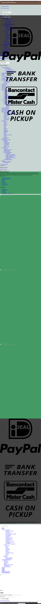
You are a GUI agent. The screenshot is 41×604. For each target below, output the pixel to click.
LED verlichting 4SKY (8, 152)
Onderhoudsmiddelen (10, 28)
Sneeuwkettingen (9, 42)
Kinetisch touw (6, 117)
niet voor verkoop (5, 108)
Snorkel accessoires (8, 134)
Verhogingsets (6, 146)
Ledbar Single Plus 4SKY (10, 157)
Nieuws (3, 51)
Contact (3, 53)
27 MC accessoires (7, 81)
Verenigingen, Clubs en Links (7, 193)
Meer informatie (22, 603)
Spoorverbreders (9, 43)
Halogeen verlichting (8, 149)
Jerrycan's (4, 89)
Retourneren (6, 46)
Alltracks (3, 74)
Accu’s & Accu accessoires (11, 21)
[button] (6, 15)
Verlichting (8, 29)
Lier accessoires (5, 90)
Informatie (6, 41)
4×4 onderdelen (7, 17)
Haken (5, 116)
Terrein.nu (4, 191)
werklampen (8, 158)
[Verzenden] (2, 13)
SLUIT (1, 590)
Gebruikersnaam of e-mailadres (6, 594)
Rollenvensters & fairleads (9, 98)
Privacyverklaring (5, 184)
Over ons (5, 45)
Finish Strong (4, 85)
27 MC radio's (6, 82)
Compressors (8, 25)
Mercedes (6, 130)
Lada (5, 127)
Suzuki (5, 135)
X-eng (7, 40)
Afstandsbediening (7, 91)
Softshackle (6, 119)
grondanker (6, 115)
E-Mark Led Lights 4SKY (10, 154)
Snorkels (7, 19)
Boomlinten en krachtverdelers (9, 112)
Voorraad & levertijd (6, 55)
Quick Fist (8, 37)
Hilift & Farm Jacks (9, 26)
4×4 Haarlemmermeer (6, 44)
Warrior (7, 39)
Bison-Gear (4, 76)
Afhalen (5, 48)
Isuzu (5, 125)
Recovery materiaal (9, 18)
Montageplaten (6, 97)
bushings (5, 141)
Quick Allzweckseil (5, 109)
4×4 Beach (4, 192)
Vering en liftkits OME (6, 139)
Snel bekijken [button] (2, 165)
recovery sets (6, 118)
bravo (7, 33)
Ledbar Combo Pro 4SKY (10, 155)
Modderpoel (4, 189)
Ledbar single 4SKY (9, 156)
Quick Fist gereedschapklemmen (8, 110)
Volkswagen (6, 137)
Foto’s (3, 52)
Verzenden (6, 47)
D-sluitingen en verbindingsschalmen (11, 113)
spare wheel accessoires (8, 77)
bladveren (6, 140)
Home (3, 15)
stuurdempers (6, 144)
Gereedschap (6, 114)
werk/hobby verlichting (8, 159)
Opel (5, 133)
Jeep (5, 126)
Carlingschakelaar (9, 24)
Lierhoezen (6, 95)
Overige (5, 555)
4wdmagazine (4, 190)
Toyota (5, 136)
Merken (5, 31)
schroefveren (6, 143)
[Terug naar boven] (0, 524)
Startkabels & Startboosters (11, 72)
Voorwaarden (4, 183)
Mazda (5, 129)
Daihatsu (5, 121)
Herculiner (8, 34)
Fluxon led (6, 148)
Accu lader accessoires (10, 70)
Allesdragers (8, 22)
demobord (8, 153)
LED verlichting (7, 151)
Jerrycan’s (8, 27)
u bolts (5, 145)
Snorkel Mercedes (3, 169)
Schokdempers (7, 142)
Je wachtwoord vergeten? (5, 600)
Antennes (6, 83)
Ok (18, 603)
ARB (3, 75)
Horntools (7, 35)
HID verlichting (7, 150)
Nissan (5, 132)
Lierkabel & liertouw (7, 96)
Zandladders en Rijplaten (10, 30)
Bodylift (3, 78)
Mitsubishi (6, 131)
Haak (5, 93)
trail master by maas (9, 38)
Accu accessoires (5, 67)
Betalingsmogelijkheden (8, 49)
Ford (5, 122)
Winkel (3, 54)
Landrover (6, 128)
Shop (3, 16)
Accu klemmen (9, 69)
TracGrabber (4, 138)
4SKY (7, 36)
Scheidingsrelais (9, 71)
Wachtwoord (2, 596)
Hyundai (5, 124)
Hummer (5, 123)
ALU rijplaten (8, 23)
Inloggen (7, 598)
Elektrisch (6, 92)
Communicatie (8, 20)
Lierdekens (6, 94)
